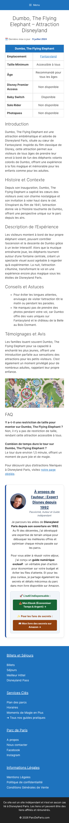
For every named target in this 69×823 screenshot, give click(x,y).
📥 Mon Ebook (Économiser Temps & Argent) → (35, 605)
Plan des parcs (17, 702)
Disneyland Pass (18, 680)
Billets (11, 665)
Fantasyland (48, 56)
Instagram (13, 755)
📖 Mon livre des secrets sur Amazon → (35, 625)
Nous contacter (17, 745)
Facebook (13, 750)
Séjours (12, 670)
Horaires (12, 707)
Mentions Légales (18, 777)
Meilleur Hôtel (16, 675)
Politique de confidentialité (25, 782)
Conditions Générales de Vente (28, 787)
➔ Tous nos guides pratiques (26, 717)
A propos (13, 739)
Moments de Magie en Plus (25, 712)
